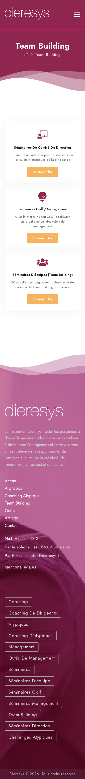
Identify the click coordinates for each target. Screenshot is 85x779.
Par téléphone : (19, 547)
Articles (12, 518)
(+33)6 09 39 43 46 (52, 547)
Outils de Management (31, 658)
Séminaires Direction (29, 726)
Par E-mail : (15, 555)
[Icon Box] (42, 152)
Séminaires (19, 669)
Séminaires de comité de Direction (42, 147)
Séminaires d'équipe (29, 681)
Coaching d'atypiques (30, 635)
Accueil (11, 481)
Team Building (17, 503)
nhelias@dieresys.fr (43, 555)
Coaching (18, 601)
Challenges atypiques (30, 737)
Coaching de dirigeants (32, 613)
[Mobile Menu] (77, 14)
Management (21, 647)
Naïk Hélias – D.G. (22, 538)
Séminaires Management (33, 703)
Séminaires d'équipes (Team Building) (43, 274)
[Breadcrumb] (26, 54)
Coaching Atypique (22, 496)
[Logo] (27, 13)
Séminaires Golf (24, 692)
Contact (12, 525)
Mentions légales (20, 567)
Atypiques (18, 624)
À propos (13, 488)
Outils (10, 511)
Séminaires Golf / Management (42, 209)
